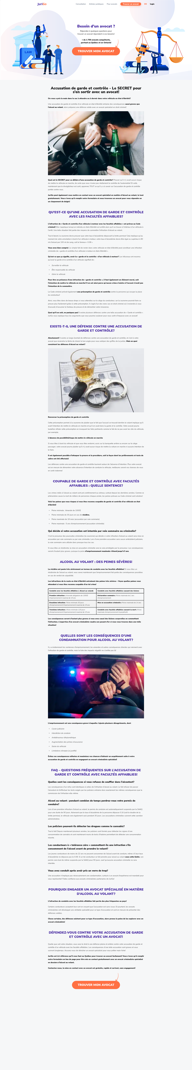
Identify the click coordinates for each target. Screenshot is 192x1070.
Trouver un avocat (131, 4)
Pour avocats (112, 4)
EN (145, 4)
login (152, 4)
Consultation (81, 4)
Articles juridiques (96, 4)
